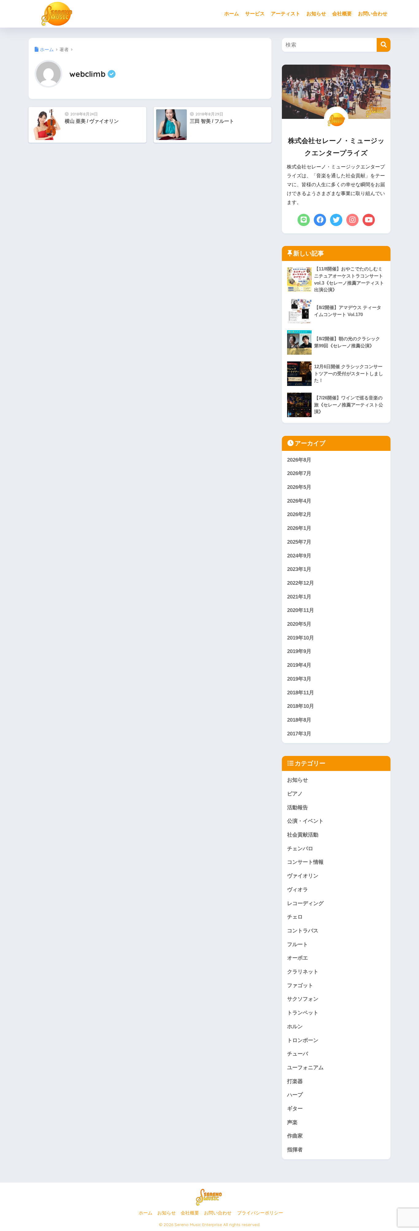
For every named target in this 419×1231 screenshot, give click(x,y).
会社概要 (342, 13)
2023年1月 (299, 569)
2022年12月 (300, 583)
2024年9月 (299, 556)
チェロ (295, 917)
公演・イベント (305, 821)
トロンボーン (302, 1040)
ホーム (231, 13)
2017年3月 (299, 734)
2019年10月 (300, 638)
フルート (297, 944)
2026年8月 (299, 460)
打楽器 (295, 1081)
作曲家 (295, 1136)
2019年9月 (299, 651)
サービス (255, 13)
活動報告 (297, 807)
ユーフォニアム (305, 1068)
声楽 (292, 1122)
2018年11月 (300, 693)
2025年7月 (299, 542)
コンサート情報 (305, 862)
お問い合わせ (372, 13)
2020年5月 (299, 624)
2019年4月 (299, 665)
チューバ (297, 1054)
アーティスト (285, 13)
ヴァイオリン (302, 876)
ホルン (295, 1026)
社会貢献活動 (302, 835)
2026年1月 (299, 528)
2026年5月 (299, 487)
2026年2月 (299, 514)
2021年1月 (299, 597)
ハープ (295, 1095)
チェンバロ (300, 849)
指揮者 (295, 1150)
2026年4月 (299, 501)
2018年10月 (300, 706)
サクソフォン (302, 999)
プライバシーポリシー (260, 1212)
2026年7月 (299, 473)
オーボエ (297, 958)
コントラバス (302, 931)
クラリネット (302, 972)
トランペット (302, 1013)
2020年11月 (300, 610)
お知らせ (316, 13)
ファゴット (300, 985)
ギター (295, 1109)
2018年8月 (299, 720)
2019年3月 (299, 679)
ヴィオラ (297, 890)
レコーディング (305, 903)
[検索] (383, 45)
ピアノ (295, 794)
